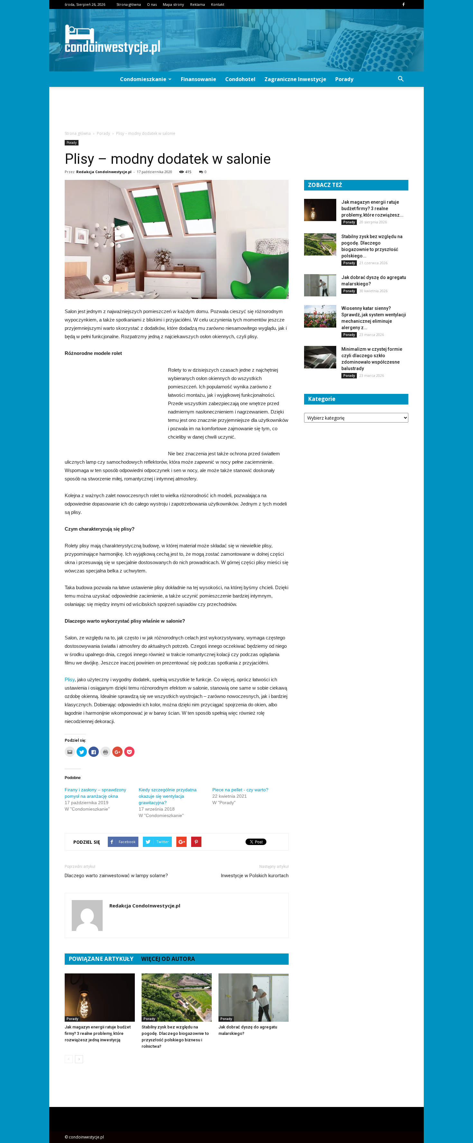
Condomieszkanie (143, 79)
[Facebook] (403, 4)
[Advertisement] (236, 109)
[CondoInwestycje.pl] (236, 40)
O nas (152, 4)
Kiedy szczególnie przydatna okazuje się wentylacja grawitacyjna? (168, 796)
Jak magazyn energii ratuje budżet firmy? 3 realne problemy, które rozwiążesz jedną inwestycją (98, 1033)
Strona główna (128, 4)
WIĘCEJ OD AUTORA (168, 958)
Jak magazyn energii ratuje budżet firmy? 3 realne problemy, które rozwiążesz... (372, 209)
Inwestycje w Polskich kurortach (255, 875)
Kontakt (217, 4)
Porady (344, 79)
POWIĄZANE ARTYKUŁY (101, 958)
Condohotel (240, 79)
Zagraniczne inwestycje (295, 79)
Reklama (197, 4)
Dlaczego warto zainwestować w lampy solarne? (116, 875)
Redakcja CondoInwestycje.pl (104, 171)
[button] (400, 79)
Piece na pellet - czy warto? (240, 789)
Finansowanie (198, 79)
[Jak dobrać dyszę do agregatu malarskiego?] (253, 997)
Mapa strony (173, 4)
